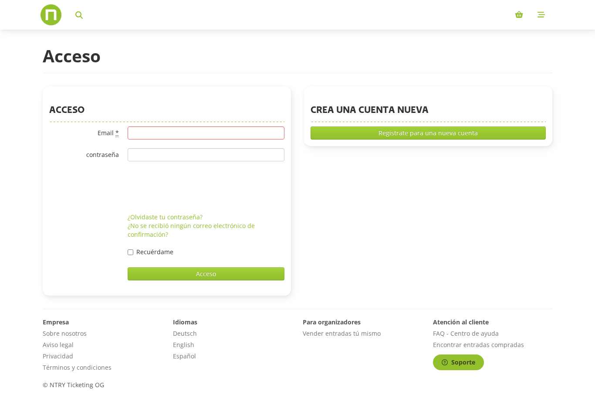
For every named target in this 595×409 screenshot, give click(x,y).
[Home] (51, 15)
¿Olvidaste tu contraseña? (165, 217)
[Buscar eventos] (79, 15)
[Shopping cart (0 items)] (519, 15)
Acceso (206, 273)
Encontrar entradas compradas (478, 345)
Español (184, 356)
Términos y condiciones (77, 367)
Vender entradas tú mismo (342, 333)
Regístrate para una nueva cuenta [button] (428, 133)
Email (108, 133)
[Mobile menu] (541, 15)
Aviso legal (58, 345)
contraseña (102, 154)
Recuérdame (154, 252)
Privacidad (58, 356)
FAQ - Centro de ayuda (466, 333)
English (183, 345)
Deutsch (185, 333)
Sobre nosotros (65, 333)
